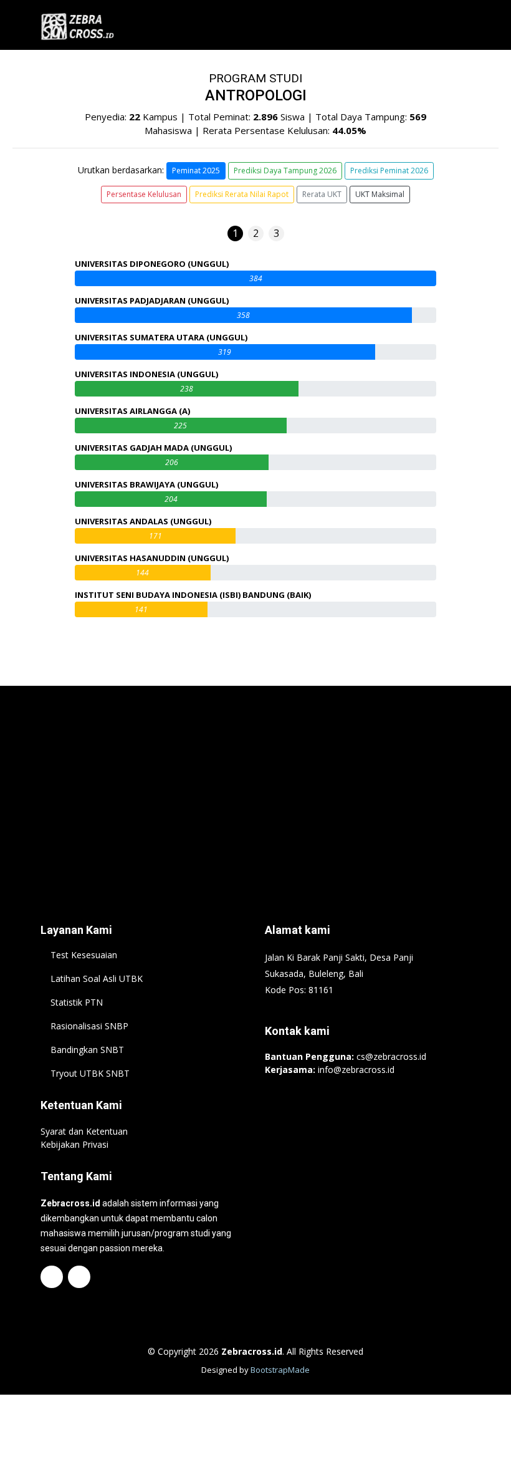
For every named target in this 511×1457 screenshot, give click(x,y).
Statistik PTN (76, 1002)
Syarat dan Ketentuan (84, 1131)
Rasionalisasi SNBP (89, 1026)
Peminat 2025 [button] (196, 170)
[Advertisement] (255, 785)
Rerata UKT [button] (321, 194)
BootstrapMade (280, 1369)
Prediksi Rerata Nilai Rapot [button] (242, 194)
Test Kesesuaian (83, 955)
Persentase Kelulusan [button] (144, 194)
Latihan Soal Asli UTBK (96, 978)
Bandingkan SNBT (87, 1050)
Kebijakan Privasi (74, 1144)
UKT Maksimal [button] (379, 194)
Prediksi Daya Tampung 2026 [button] (285, 170)
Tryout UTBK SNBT (90, 1073)
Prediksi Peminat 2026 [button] (389, 170)
